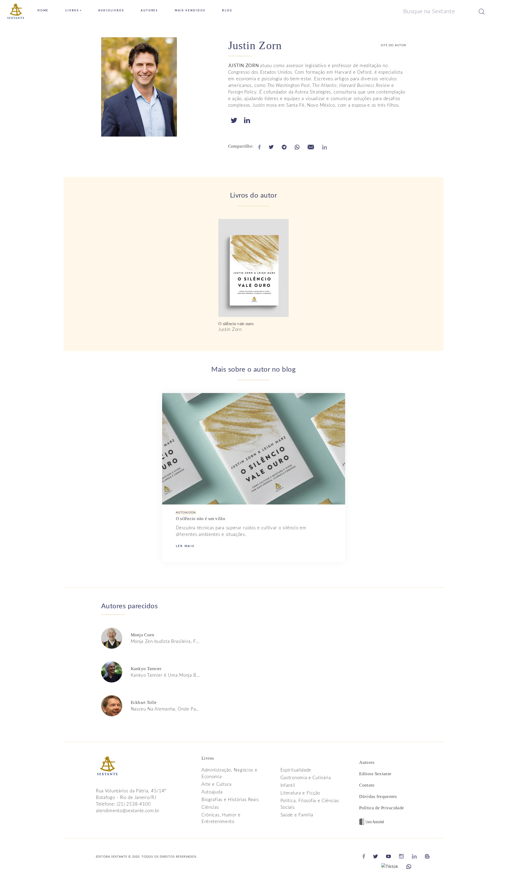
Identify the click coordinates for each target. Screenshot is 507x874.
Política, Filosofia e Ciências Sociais (309, 804)
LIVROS (72, 10)
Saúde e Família (296, 815)
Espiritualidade (295, 770)
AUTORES (149, 10)
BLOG (227, 10)
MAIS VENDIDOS (190, 10)
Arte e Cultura (216, 784)
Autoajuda (211, 792)
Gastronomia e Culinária (305, 777)
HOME (43, 10)
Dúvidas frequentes (378, 796)
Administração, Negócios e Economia (229, 773)
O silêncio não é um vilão (201, 518)
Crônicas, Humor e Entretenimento (221, 818)
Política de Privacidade (381, 807)
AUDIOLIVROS (111, 10)
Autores (366, 762)
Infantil (287, 785)
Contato (366, 785)
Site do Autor (393, 45)
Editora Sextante (375, 773)
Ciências (210, 807)
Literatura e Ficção (300, 793)
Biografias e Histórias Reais (230, 799)
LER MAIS (185, 546)
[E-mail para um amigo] (310, 147)
